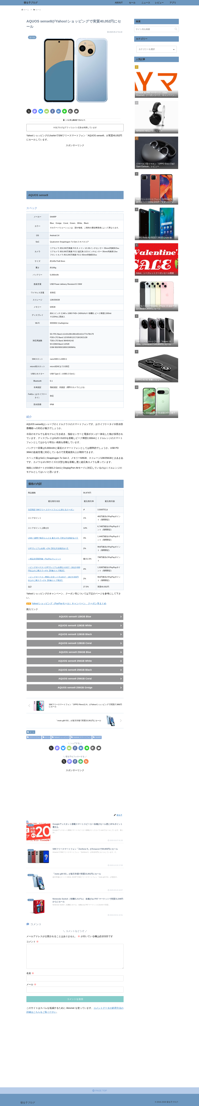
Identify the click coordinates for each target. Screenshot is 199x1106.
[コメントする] (76, 111)
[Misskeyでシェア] (46, 111)
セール (32, 732)
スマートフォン (35, 737)
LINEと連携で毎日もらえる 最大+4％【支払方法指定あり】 (53, 538)
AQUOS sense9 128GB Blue (75, 616)
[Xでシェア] (28, 111)
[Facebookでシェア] (52, 111)
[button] (70, 111)
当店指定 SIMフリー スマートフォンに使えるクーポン (51, 510)
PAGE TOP (101, 1090)
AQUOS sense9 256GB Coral (75, 678)
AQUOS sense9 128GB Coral (75, 643)
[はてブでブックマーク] (58, 111)
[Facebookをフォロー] (75, 761)
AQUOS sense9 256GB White (75, 661)
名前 (30, 973)
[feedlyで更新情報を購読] (80, 761)
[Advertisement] (75, 167)
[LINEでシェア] (64, 111)
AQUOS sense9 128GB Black (75, 634)
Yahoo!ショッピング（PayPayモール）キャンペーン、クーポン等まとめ (69, 603)
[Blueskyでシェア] (40, 111)
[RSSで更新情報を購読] (86, 761)
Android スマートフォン (82, 737)
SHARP (98, 737)
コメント (32, 941)
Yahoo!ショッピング (61, 737)
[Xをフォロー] (64, 761)
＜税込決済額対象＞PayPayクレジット (44, 559)
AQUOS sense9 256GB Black (75, 669)
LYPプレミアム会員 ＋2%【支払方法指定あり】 (48, 548)
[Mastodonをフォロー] (69, 761)
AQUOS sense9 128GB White (75, 625)
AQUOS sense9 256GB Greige (75, 687)
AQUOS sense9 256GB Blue (75, 652)
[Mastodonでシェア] (34, 111)
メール (31, 984)
